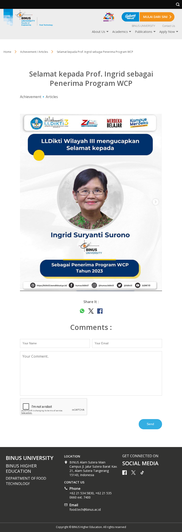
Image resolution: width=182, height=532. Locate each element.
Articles (52, 97)
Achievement (30, 97)
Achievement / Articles (34, 52)
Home (7, 52)
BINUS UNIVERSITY (143, 26)
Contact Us (168, 26)
